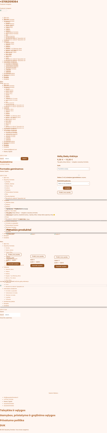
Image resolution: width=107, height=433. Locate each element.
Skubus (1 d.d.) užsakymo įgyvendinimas (71, 177)
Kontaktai (6, 79)
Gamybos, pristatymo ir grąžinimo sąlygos (27, 415)
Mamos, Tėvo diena (11, 52)
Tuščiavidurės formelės (12, 32)
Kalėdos (8, 48)
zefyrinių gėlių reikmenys (22, 281)
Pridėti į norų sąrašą (64, 192)
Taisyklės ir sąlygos (12, 410)
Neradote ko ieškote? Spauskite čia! (15, 38)
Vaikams (8, 31)
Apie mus (6, 17)
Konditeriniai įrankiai (9, 75)
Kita (7, 35)
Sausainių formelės (9, 19)
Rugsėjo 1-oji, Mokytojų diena (14, 48)
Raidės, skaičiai (10, 25)
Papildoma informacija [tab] (21, 209)
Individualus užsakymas (10, 62)
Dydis (58, 165)
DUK (2, 425)
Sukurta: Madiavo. (53, 393)
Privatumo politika (12, 420)
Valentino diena (10, 42)
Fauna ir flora (9, 27)
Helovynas (8, 56)
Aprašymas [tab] (10, 209)
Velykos (8, 46)
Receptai (6, 77)
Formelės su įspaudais (12, 64)
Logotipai (8, 71)
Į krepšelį (67, 188)
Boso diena (9, 54)
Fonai (7, 58)
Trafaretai (6, 42)
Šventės (8, 23)
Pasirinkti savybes (13, 264)
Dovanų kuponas (10, 36)
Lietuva (8, 29)
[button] (53, 83)
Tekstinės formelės (11, 69)
